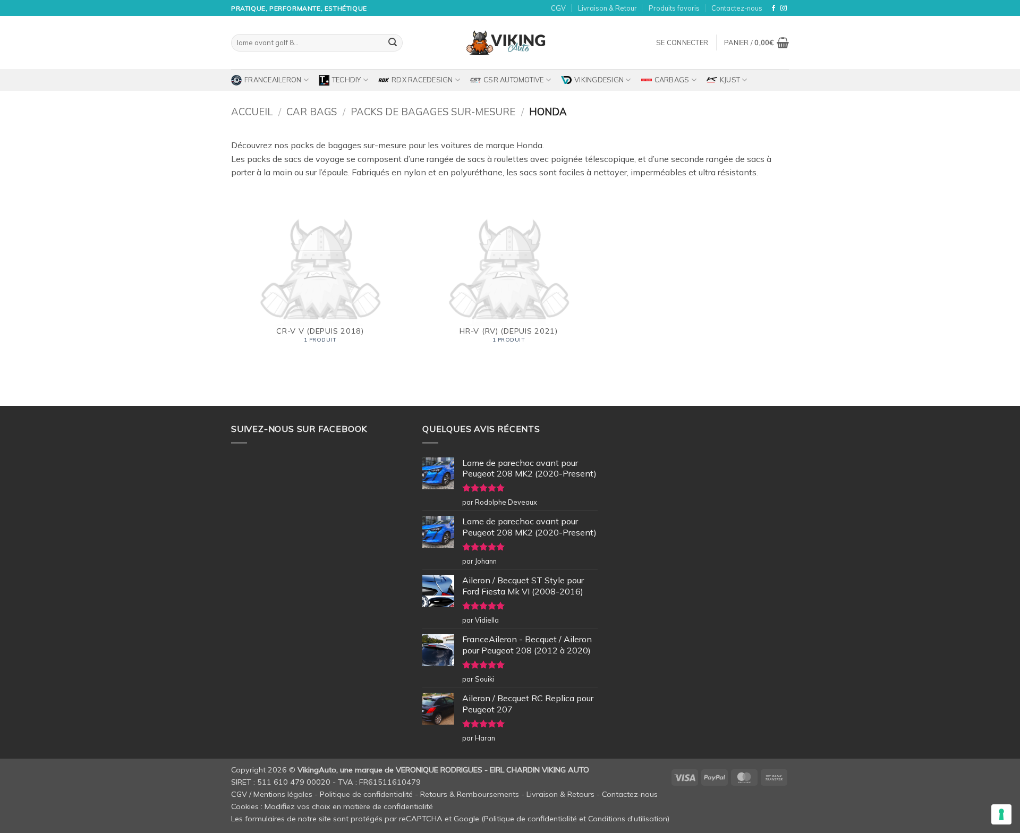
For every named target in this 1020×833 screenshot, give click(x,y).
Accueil (252, 112)
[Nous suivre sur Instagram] (783, 8)
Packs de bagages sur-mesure (433, 112)
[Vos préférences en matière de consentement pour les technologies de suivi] (1001, 814)
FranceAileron (272, 79)
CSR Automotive (513, 79)
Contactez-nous (736, 8)
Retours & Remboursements (469, 794)
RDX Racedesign (422, 79)
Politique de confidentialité (366, 794)
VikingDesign (599, 79)
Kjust (730, 79)
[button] (682, 42)
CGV (558, 8)
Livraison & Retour (607, 8)
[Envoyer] (393, 43)
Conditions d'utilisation (627, 818)
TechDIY (346, 79)
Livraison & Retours (560, 794)
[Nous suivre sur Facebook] (773, 8)
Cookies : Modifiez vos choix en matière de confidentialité (332, 806)
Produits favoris (674, 8)
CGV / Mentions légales (271, 794)
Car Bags (311, 112)
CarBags (672, 79)
